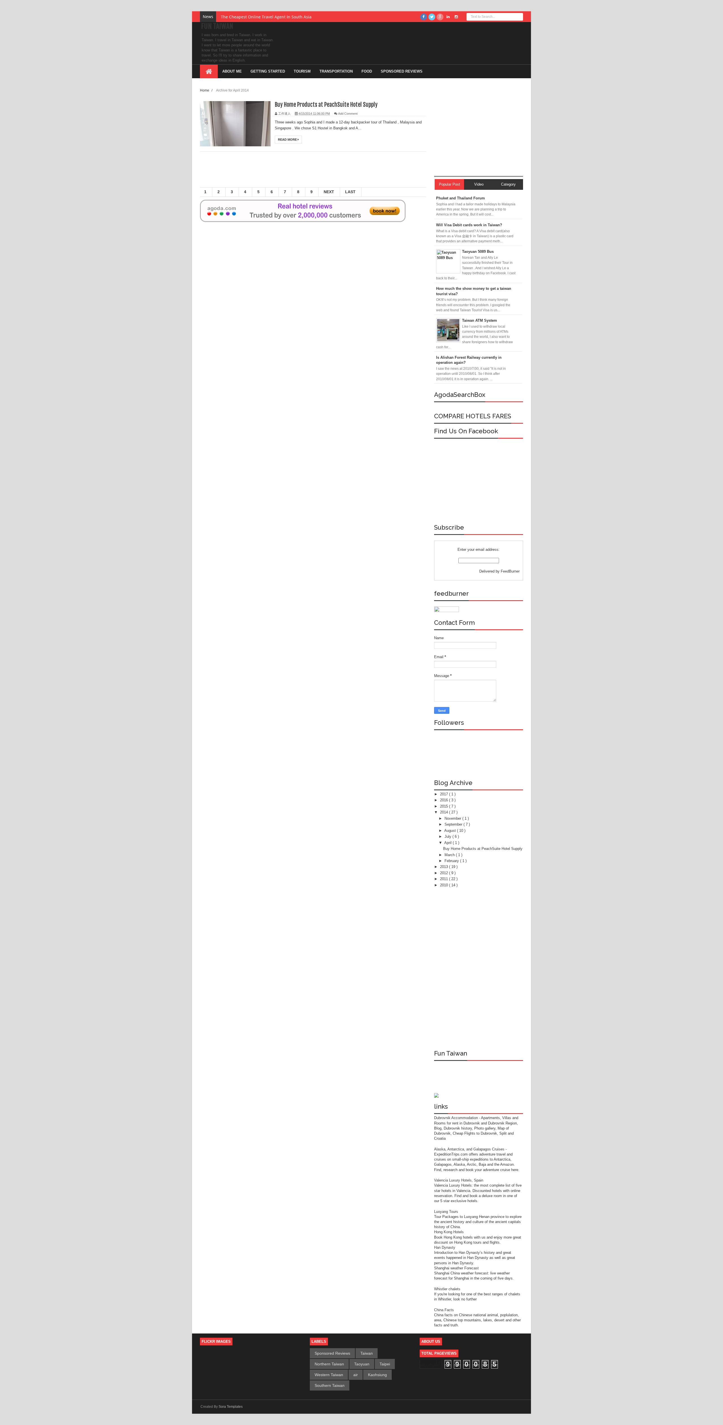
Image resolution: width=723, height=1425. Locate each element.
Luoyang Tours (446, 1211)
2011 (444, 879)
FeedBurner (510, 571)
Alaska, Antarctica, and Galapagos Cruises (469, 1149)
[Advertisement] (313, 171)
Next (329, 192)
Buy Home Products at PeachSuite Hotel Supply (326, 104)
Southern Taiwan (330, 1385)
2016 (444, 800)
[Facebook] (423, 17)
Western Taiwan (329, 1374)
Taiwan (366, 1353)
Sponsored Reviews (332, 1353)
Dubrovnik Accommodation (456, 1118)
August (450, 830)
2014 (444, 812)
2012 (444, 873)
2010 (444, 885)
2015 (444, 806)
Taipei (385, 1364)
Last (350, 192)
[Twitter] (431, 17)
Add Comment (348, 113)
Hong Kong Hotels (449, 1232)
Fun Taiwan (217, 26)
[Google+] (440, 17)
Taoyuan (361, 1364)
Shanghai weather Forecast (456, 1268)
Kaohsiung (377, 1374)
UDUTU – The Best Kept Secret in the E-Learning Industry (274, 16)
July (448, 836)
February (452, 861)
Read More (288, 139)
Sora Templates (231, 1407)
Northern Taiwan (329, 1364)
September (454, 824)
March (450, 855)
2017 (444, 794)
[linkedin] (448, 17)
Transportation (336, 71)
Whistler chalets (447, 1289)
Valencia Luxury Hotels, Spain (458, 1180)
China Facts (444, 1310)
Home (205, 90)
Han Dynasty (444, 1247)
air (355, 1374)
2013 (444, 867)
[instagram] (456, 17)
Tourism (302, 71)
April (448, 843)
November (453, 818)
